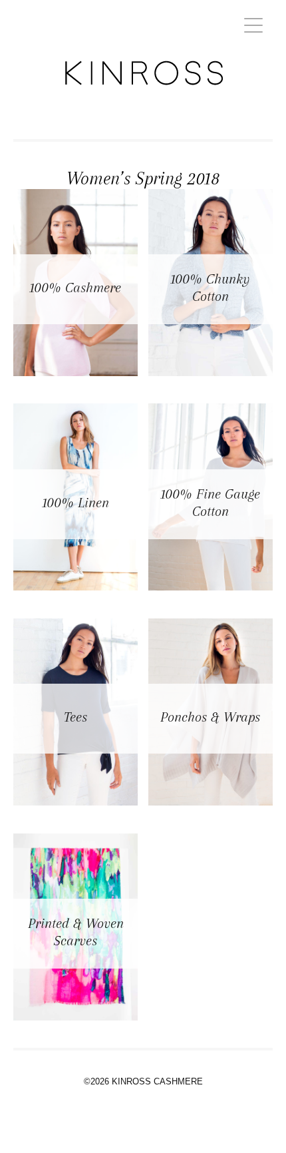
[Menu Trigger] (253, 25)
